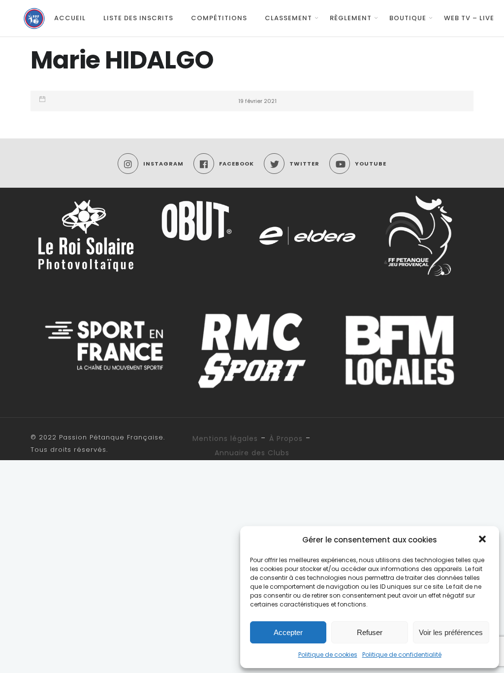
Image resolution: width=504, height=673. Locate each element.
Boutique (407, 18)
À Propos (286, 438)
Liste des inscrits (138, 18)
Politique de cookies (327, 654)
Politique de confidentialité (401, 654)
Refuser (369, 632)
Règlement (351, 18)
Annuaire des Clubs (252, 453)
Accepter (288, 632)
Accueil (70, 18)
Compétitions (219, 18)
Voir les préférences (451, 632)
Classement (288, 18)
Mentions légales (225, 438)
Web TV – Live (469, 18)
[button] (483, 540)
